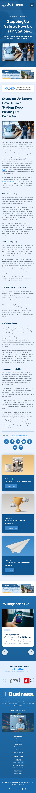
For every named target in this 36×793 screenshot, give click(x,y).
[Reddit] (23, 441)
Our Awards (8, 518)
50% (3, 169)
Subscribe (16, 762)
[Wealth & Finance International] (6, 680)
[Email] (15, 447)
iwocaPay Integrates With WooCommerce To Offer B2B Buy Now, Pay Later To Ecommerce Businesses (18, 636)
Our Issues (8, 479)
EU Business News (15, 782)
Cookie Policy (18, 773)
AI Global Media (18, 669)
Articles (12, 87)
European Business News (21, 435)
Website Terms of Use (18, 765)
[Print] (21, 447)
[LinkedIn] (18, 441)
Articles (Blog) (18, 744)
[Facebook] (12, 441)
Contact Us (8, 560)
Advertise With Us (18, 752)
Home (6, 87)
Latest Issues (18, 747)
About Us (18, 741)
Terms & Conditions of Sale (18, 767)
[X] (6, 441)
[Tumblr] (29, 441)
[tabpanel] (18, 628)
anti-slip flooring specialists (10, 181)
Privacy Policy (18, 770)
